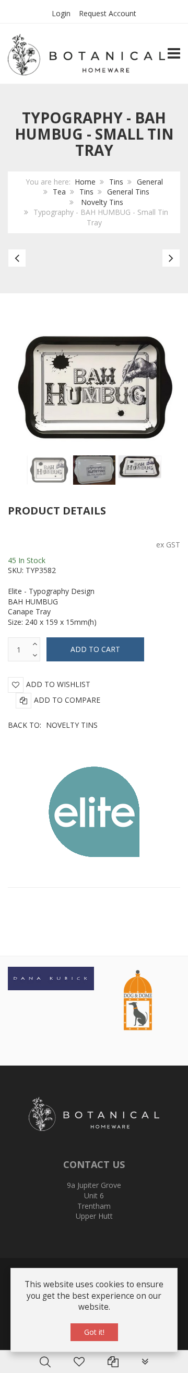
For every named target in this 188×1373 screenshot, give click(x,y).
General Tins (128, 192)
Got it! (94, 1332)
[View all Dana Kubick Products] (51, 977)
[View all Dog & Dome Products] (137, 999)
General (150, 182)
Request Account (107, 13)
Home (85, 182)
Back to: (53, 725)
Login (61, 13)
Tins (116, 182)
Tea (59, 192)
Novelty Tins (101, 202)
